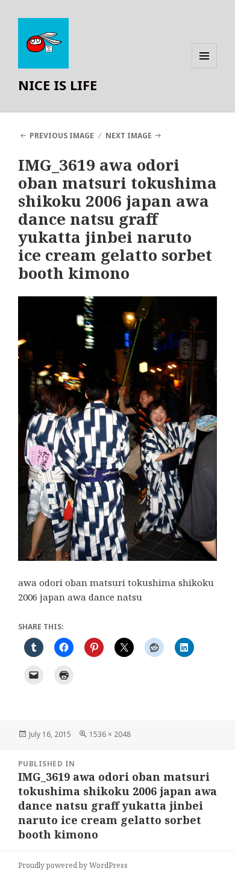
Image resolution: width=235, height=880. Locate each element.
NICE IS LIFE (57, 85)
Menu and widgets (204, 68)
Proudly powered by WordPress (73, 865)
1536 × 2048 (110, 734)
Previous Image (62, 135)
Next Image (128, 135)
